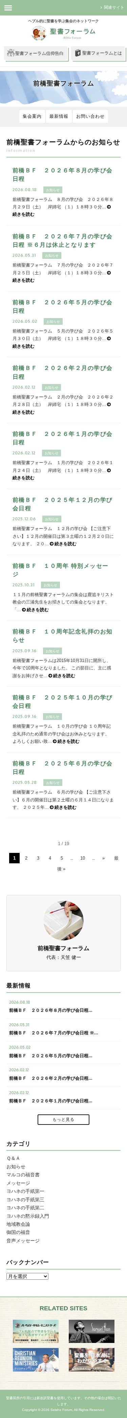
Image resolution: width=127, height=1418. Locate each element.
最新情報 (58, 116)
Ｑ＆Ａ (13, 1158)
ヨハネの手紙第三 (25, 1199)
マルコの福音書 (23, 1174)
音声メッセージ (23, 1240)
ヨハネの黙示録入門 (27, 1216)
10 (82, 858)
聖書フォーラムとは (102, 53)
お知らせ (15, 1166)
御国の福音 (18, 1232)
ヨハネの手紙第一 (25, 1191)
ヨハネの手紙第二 (25, 1207)
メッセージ (18, 1183)
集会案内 (32, 116)
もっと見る (63, 1119)
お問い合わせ (90, 116)
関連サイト (114, 7)
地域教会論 (18, 1224)
